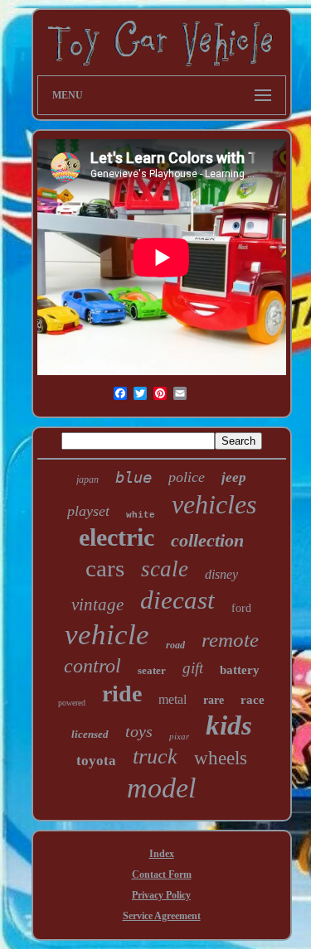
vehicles (214, 504)
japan (87, 479)
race (253, 699)
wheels (220, 758)
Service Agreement (162, 916)
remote (230, 640)
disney (221, 574)
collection (207, 540)
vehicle (107, 635)
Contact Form (162, 874)
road (175, 645)
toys (139, 731)
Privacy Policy (161, 895)
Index (161, 854)
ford (241, 608)
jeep (233, 477)
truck (155, 756)
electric (116, 537)
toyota (96, 760)
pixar (179, 736)
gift (192, 668)
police (186, 477)
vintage (97, 604)
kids (229, 725)
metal (172, 699)
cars (104, 568)
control (92, 666)
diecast (177, 599)
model (161, 788)
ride (122, 693)
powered (71, 702)
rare (213, 700)
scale (164, 568)
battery (240, 670)
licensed (90, 734)
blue (133, 477)
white (140, 515)
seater (152, 670)
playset (88, 511)
